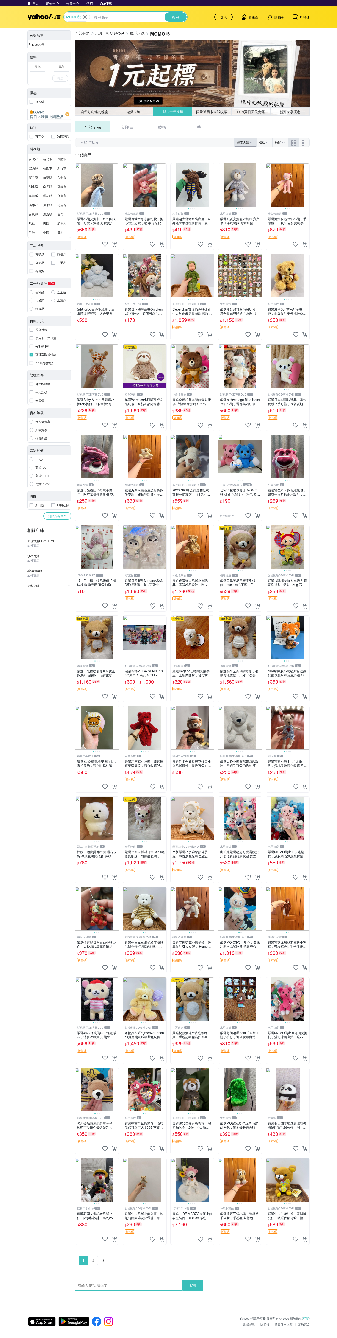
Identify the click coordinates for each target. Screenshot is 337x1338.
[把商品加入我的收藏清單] (105, 244)
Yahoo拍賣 (44, 16)
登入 (223, 17)
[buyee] (49, 114)
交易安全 (304, 1324)
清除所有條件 (57, 516)
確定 (60, 78)
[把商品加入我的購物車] (114, 244)
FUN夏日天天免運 (251, 111)
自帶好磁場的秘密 (94, 111)
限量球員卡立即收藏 (211, 111)
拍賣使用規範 (284, 1324)
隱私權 (264, 1324)
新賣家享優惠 (290, 111)
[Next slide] (116, 185)
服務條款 (249, 1324)
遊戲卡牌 (133, 111)
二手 (197, 127)
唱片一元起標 (173, 111)
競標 (162, 127)
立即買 (127, 127)
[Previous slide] (78, 185)
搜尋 (193, 1285)
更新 (306, 1318)
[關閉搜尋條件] (85, 17)
